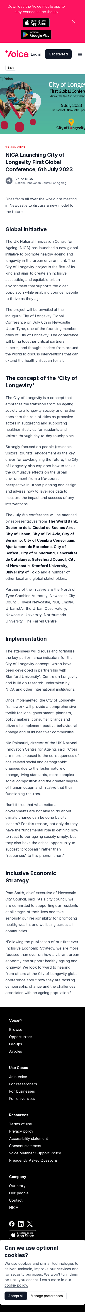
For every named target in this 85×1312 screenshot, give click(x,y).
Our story (17, 1185)
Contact (15, 1200)
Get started (58, 54)
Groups (15, 1044)
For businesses (22, 1091)
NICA (13, 1207)
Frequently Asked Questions (33, 1160)
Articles (15, 1051)
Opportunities (20, 1036)
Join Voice (18, 1076)
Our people (19, 1193)
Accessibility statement (28, 1138)
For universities (22, 1098)
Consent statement (25, 1145)
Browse (15, 1029)
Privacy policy (21, 1131)
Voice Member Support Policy (35, 1153)
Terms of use (20, 1124)
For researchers (23, 1084)
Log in (36, 54)
